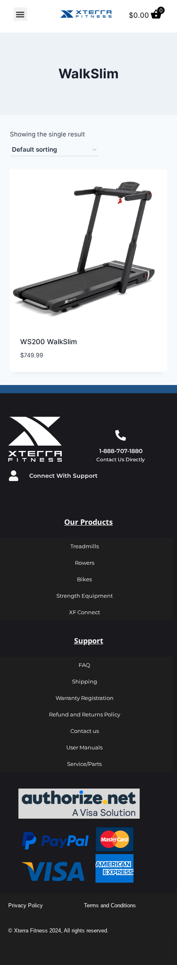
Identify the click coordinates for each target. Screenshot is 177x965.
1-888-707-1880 (120, 451)
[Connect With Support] (13, 475)
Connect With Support (63, 475)
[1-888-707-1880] (120, 435)
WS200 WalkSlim (48, 342)
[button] (20, 14)
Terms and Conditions (110, 905)
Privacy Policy (25, 905)
